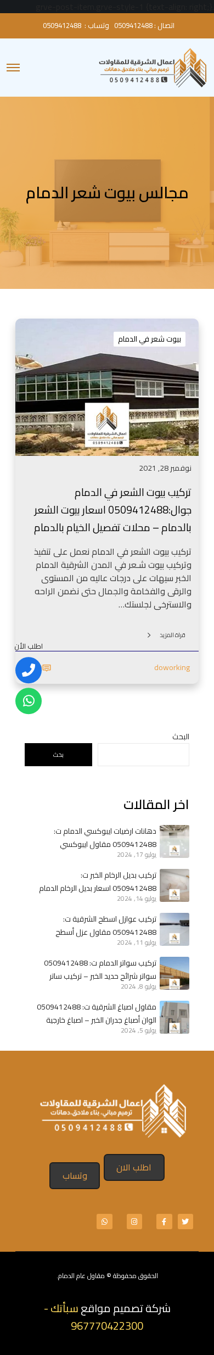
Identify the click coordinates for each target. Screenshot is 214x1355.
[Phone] (28, 670)
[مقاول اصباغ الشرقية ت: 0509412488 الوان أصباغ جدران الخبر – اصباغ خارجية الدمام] (172, 1017)
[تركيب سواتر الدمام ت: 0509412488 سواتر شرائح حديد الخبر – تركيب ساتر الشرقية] (172, 973)
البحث (180, 736)
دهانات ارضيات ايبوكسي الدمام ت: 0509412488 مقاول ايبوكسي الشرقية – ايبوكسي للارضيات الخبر (105, 837)
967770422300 (107, 1325)
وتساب (75, 1175)
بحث (58, 754)
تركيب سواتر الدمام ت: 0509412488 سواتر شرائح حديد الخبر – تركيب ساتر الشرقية (100, 969)
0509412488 (133, 25)
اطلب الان (133, 1167)
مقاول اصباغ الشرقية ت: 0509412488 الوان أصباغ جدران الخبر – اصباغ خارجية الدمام (96, 1013)
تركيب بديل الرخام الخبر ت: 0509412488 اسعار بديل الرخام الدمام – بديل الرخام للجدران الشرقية (97, 881)
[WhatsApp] (28, 701)
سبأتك (64, 1308)
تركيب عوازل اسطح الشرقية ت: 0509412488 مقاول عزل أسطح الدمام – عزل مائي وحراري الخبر (105, 925)
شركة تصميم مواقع (126, 1308)
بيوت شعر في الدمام (149, 339)
